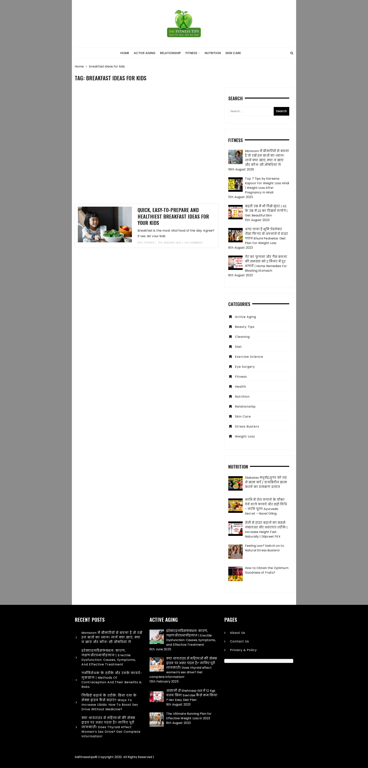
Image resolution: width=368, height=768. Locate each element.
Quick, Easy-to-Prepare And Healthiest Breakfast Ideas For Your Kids (173, 216)
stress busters (247, 426)
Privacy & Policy (243, 650)
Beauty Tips (245, 327)
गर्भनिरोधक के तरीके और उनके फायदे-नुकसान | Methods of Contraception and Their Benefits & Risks (111, 680)
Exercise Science (249, 356)
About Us (237, 633)
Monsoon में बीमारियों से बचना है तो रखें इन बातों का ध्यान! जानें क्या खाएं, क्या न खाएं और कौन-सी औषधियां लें (111, 637)
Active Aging (144, 53)
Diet (140, 242)
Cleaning (242, 337)
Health (240, 386)
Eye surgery (245, 366)
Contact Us (239, 641)
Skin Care (233, 53)
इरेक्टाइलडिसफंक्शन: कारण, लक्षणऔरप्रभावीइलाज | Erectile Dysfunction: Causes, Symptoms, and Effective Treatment (108, 657)
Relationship (170, 53)
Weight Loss (245, 436)
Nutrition (213, 53)
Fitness (191, 53)
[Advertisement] (147, 145)
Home (124, 53)
